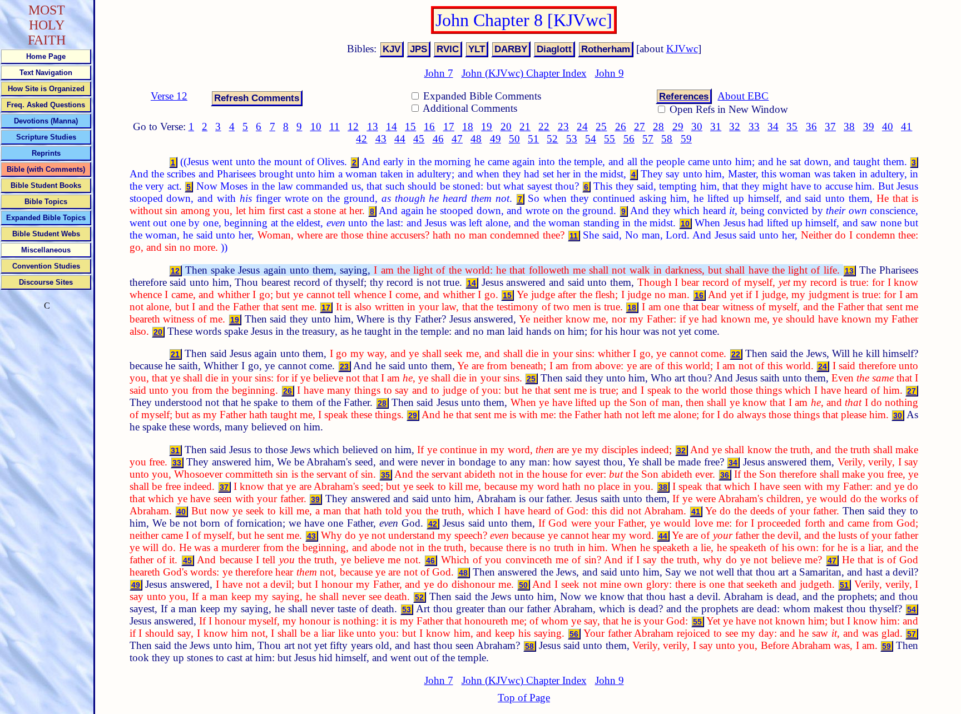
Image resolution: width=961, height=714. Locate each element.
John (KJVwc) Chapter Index (524, 73)
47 (457, 139)
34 (773, 126)
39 (868, 126)
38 (849, 126)
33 (754, 126)
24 (582, 126)
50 (514, 139)
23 (563, 126)
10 (315, 126)
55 (609, 139)
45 (418, 139)
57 (647, 139)
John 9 (609, 73)
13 (372, 126)
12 (353, 126)
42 (361, 139)
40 (887, 126)
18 (467, 126)
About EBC (743, 96)
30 (696, 126)
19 (486, 126)
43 (381, 139)
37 (830, 126)
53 (571, 139)
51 (533, 139)
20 (506, 126)
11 (334, 126)
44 (399, 139)
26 (620, 126)
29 (677, 126)
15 (410, 126)
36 (811, 126)
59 (686, 139)
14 (391, 126)
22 (543, 126)
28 (658, 126)
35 (791, 126)
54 (590, 139)
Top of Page (524, 697)
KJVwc (682, 48)
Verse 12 (169, 96)
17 (448, 126)
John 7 (438, 73)
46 (438, 139)
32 (734, 126)
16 (429, 126)
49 (495, 139)
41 (906, 126)
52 (552, 139)
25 (601, 126)
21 (525, 126)
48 (476, 139)
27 (639, 126)
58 (666, 139)
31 (715, 126)
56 (629, 139)
